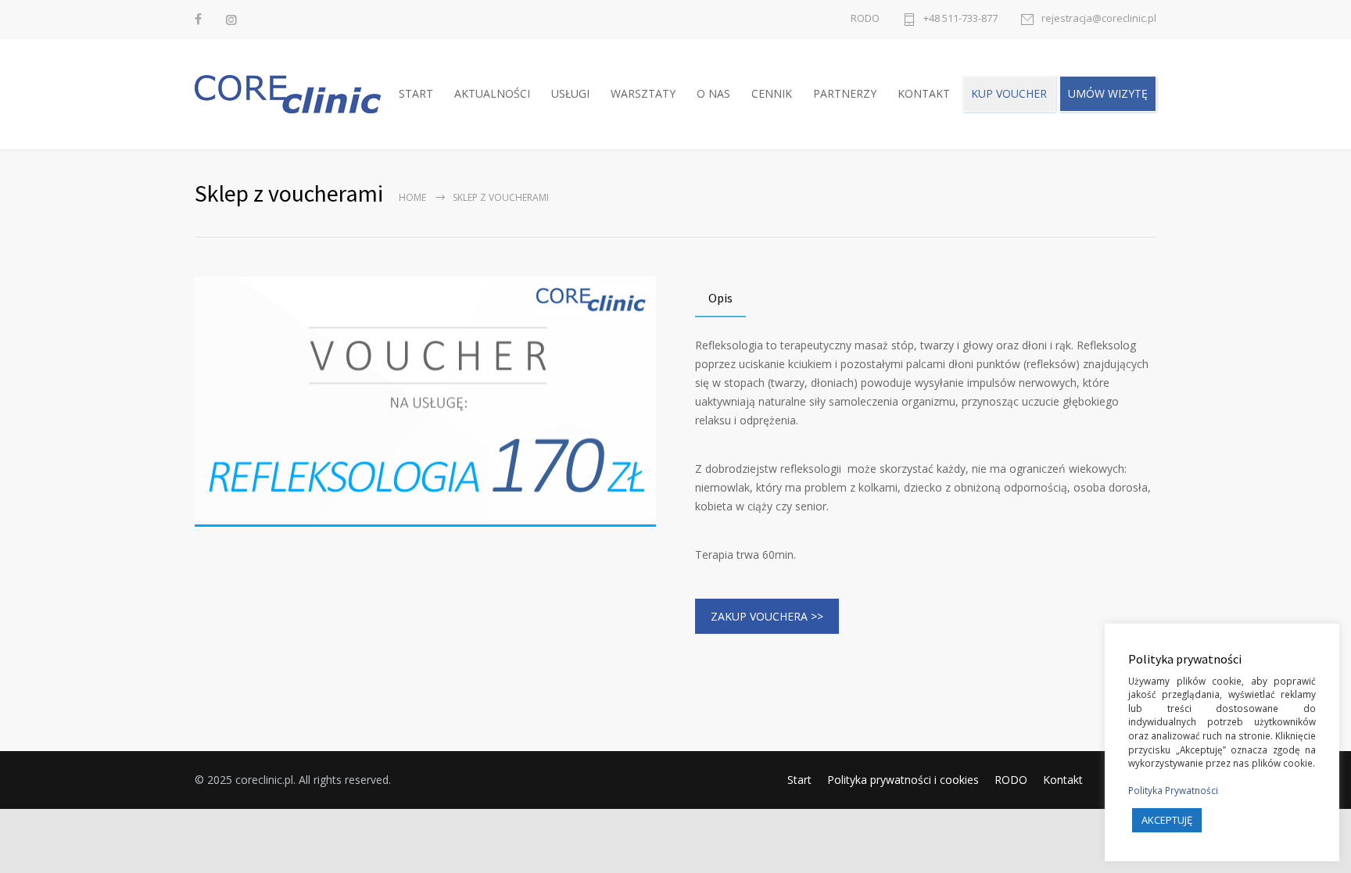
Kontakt (924, 93)
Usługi (570, 93)
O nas (713, 93)
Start (416, 93)
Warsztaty (643, 93)
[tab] (720, 299)
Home (412, 197)
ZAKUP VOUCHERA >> (767, 616)
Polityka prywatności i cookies (903, 779)
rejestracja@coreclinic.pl (1098, 19)
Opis (720, 298)
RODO (865, 18)
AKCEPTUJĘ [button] (1166, 820)
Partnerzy (844, 93)
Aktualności (492, 93)
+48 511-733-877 (960, 19)
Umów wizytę (1108, 93)
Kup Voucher (1009, 93)
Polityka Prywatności (1173, 790)
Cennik (771, 93)
